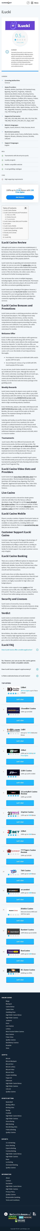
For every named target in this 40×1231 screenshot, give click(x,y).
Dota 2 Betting (10, 1145)
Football (8, 1113)
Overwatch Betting (12, 1165)
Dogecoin (9, 1078)
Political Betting (11, 1130)
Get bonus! (20, 197)
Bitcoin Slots (10, 1072)
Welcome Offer (11, 215)
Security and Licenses (10, 233)
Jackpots (9, 1020)
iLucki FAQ (8, 237)
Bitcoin (8, 1058)
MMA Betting (10, 1124)
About (8, 1178)
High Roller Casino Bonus (14, 1015)
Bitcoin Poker (10, 1069)
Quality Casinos (11, 1040)
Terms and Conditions (13, 1200)
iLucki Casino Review (10, 210)
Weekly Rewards (11, 217)
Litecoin (8, 1089)
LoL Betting (9, 1162)
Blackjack (9, 1004)
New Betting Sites (11, 1127)
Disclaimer (9, 1183)
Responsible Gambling (13, 1197)
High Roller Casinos (12, 1018)
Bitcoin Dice (9, 1064)
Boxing (8, 1110)
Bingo (7, 1001)
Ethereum (9, 1081)
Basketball (9, 1102)
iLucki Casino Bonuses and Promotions (15, 213)
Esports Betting (11, 1148)
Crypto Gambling (11, 1075)
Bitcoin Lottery (10, 1067)
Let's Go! (20, 699)
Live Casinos (10, 1026)
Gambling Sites (10, 1012)
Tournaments (11, 219)
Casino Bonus (10, 1007)
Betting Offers (10, 1105)
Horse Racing (10, 1121)
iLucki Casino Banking (10, 230)
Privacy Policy (10, 1192)
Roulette (8, 1045)
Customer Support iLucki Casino (13, 228)
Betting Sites (10, 1107)
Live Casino (7, 223)
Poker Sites (9, 1037)
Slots (7, 1048)
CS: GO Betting (10, 1143)
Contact (8, 1181)
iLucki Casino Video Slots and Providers (15, 221)
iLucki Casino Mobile (10, 226)
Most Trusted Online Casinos (15, 1031)
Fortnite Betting (11, 1151)
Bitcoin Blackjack (11, 1061)
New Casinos (10, 1034)
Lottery (8, 1029)
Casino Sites (10, 1009)
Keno (7, 1023)
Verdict (6, 235)
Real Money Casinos (12, 1043)
